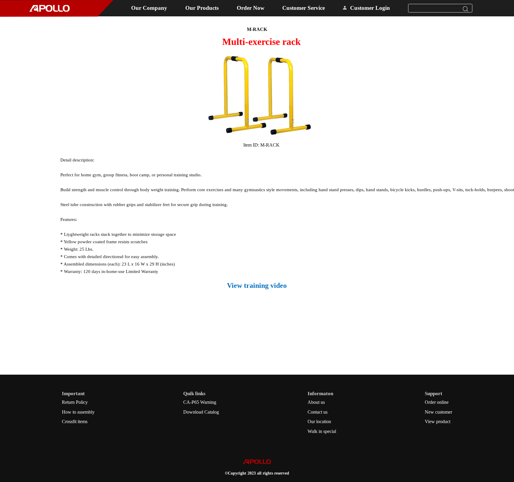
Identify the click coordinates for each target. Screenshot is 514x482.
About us (316, 402)
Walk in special (322, 431)
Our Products (202, 8)
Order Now (250, 8)
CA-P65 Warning (199, 402)
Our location (319, 421)
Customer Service (303, 8)
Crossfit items (74, 421)
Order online (437, 402)
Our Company (149, 8)
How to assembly (78, 412)
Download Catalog (201, 412)
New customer (438, 412)
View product (437, 421)
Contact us (317, 412)
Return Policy (75, 402)
